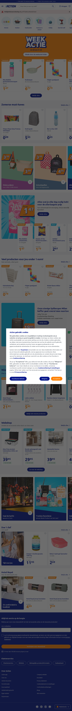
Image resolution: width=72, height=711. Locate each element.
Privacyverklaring (21, 372)
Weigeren (45, 378)
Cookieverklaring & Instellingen (49, 368)
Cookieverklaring (19, 358)
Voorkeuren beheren (18, 378)
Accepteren (56, 378)
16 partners (24, 350)
